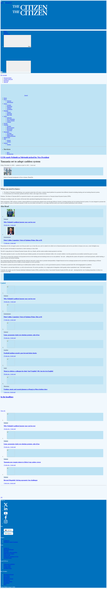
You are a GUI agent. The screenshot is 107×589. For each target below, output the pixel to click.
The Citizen (7, 576)
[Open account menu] (18, 67)
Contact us (6, 548)
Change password (8, 79)
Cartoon (9, 122)
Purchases (6, 80)
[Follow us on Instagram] (6, 523)
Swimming (9, 109)
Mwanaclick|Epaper (9, 549)
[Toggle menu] (1, 1)
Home (5, 31)
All (2, 497)
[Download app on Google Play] (8, 531)
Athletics (9, 108)
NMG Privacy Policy (9, 553)
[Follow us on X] (6, 506)
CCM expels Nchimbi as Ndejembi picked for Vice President (25, 157)
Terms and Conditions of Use (11, 556)
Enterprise (9, 113)
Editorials (9, 117)
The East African (8, 581)
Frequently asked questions (10, 552)
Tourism (9, 126)
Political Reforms (11, 136)
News (5, 99)
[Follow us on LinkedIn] (6, 510)
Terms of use (7, 555)
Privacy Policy (7, 565)
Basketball (9, 106)
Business (6, 110)
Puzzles (6, 123)
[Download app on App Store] (8, 534)
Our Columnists (11, 119)
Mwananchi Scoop (8, 578)
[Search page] (12, 28)
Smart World (10, 134)
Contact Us (6, 540)
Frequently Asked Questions (11, 542)
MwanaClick (8, 2)
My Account (4, 75)
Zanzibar (6, 124)
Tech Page (9, 130)
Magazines (6, 132)
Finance (9, 112)
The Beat (9, 133)
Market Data (7, 137)
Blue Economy (10, 127)
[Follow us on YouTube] (6, 514)
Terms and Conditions (9, 564)
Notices (9, 140)
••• (1, 72)
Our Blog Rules (8, 558)
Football (9, 105)
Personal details (7, 78)
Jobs (5, 139)
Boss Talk (9, 115)
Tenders (9, 141)
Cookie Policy (7, 567)
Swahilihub (6, 583)
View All (3, 410)
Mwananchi (7, 577)
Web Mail (6, 551)
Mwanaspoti (7, 580)
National (6, 32)
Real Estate (9, 129)
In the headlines (7, 397)
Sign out (6, 82)
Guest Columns (11, 120)
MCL (2, 2)
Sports (5, 103)
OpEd (5, 116)
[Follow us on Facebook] (6, 519)
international (7, 34)
